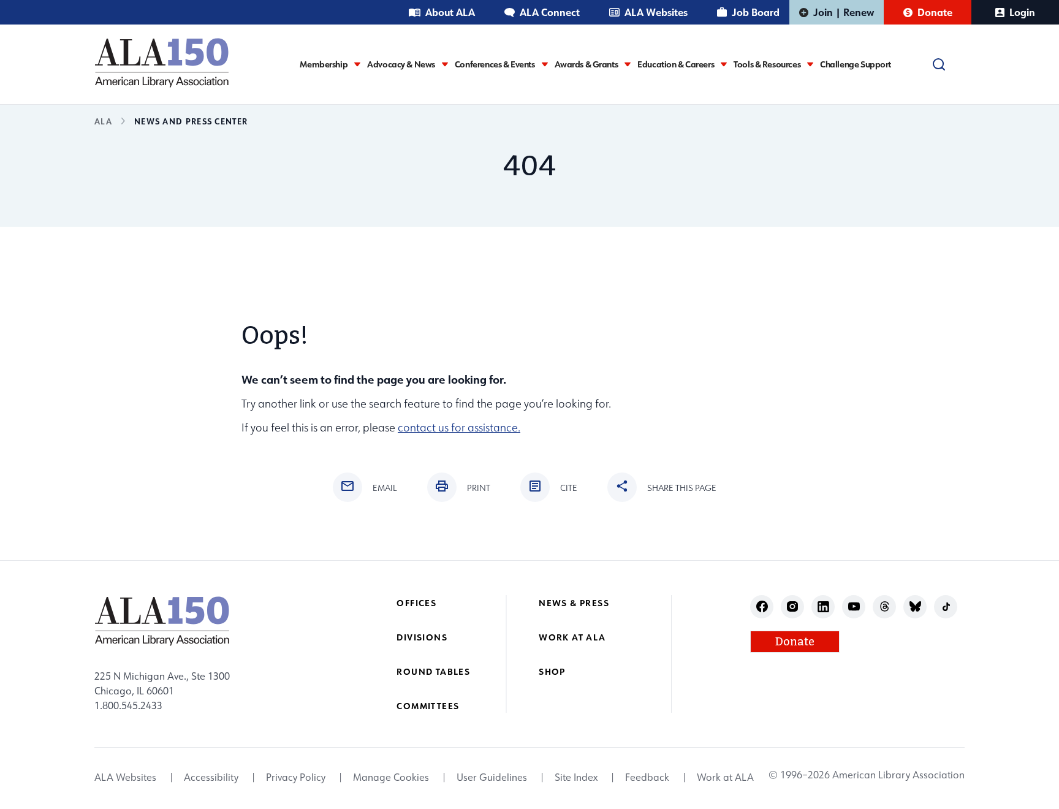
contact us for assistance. (459, 427)
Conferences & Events (495, 64)
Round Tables (433, 671)
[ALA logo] (161, 62)
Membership (323, 64)
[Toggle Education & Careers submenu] (724, 64)
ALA (103, 121)
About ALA (450, 12)
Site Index (576, 777)
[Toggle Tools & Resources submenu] (810, 64)
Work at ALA (572, 637)
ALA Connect (550, 12)
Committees (428, 706)
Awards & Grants (586, 64)
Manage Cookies (391, 777)
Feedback (647, 777)
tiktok (946, 606)
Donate (934, 12)
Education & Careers (675, 64)
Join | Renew (843, 12)
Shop (552, 671)
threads (884, 606)
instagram (793, 606)
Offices (416, 603)
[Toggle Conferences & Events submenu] (545, 64)
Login (1022, 12)
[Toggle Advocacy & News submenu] (445, 64)
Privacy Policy (295, 777)
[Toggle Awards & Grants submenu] (627, 64)
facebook (762, 606)
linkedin (823, 606)
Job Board (756, 12)
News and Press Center (191, 121)
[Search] (939, 64)
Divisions (422, 637)
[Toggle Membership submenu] (357, 64)
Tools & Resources (767, 64)
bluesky (915, 606)
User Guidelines (492, 777)
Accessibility (211, 777)
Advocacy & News (401, 64)
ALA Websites (656, 12)
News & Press (574, 603)
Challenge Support (855, 64)
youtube (854, 606)
